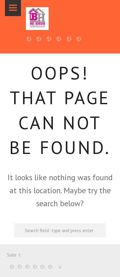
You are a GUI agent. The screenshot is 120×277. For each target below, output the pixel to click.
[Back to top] (59, 267)
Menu (13, 8)
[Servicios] (26, 267)
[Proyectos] (42, 267)
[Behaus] (37, 18)
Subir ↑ (14, 255)
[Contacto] (49, 267)
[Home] (11, 267)
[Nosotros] (18, 267)
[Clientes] (34, 267)
